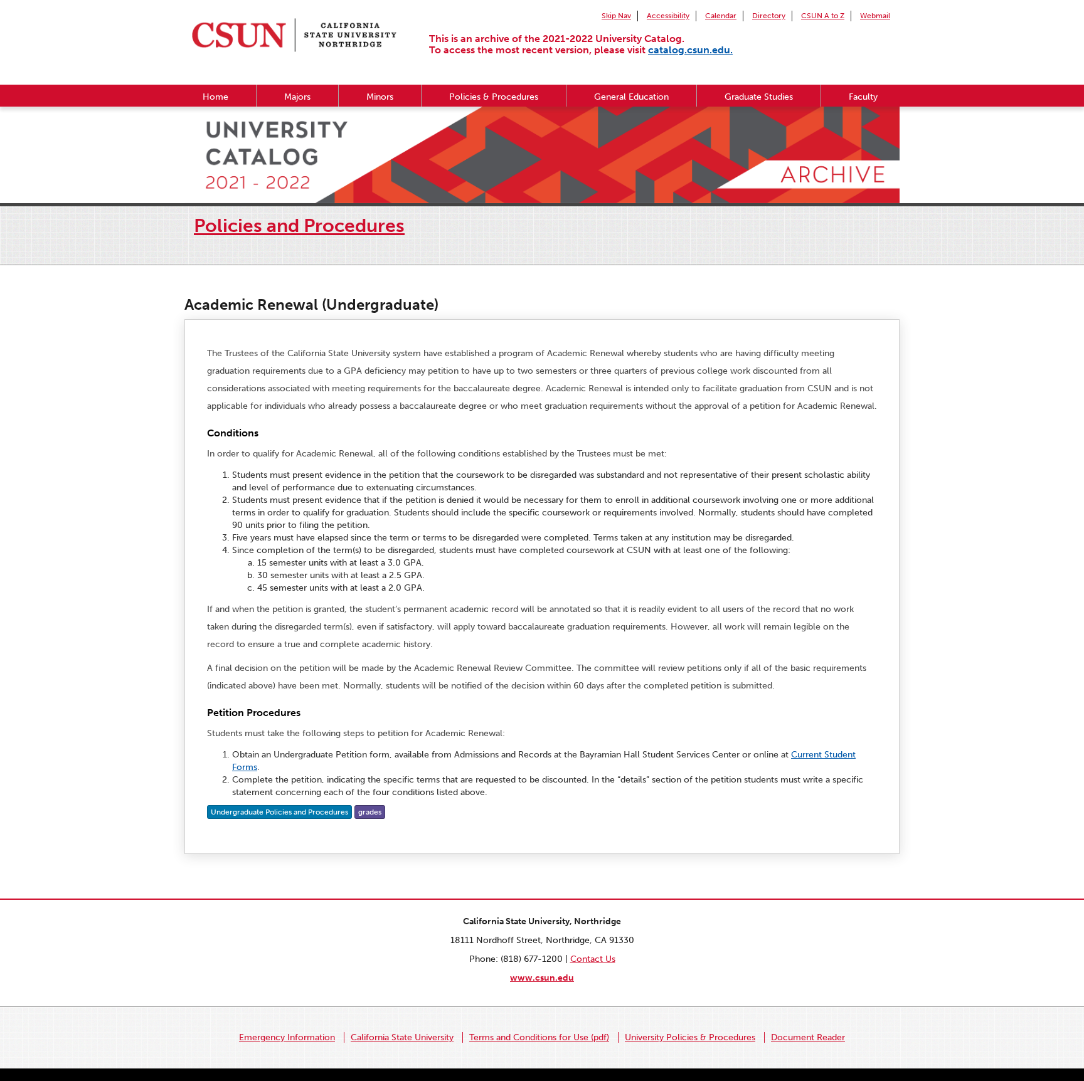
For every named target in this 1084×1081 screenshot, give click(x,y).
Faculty (863, 97)
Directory (768, 15)
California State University (402, 1037)
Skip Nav (616, 15)
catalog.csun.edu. (690, 50)
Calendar (720, 15)
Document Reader (808, 1037)
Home (215, 97)
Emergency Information (287, 1037)
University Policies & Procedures (690, 1037)
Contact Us (592, 959)
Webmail (875, 15)
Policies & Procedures (493, 97)
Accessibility (668, 15)
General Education (631, 97)
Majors (297, 97)
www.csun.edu (542, 978)
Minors (379, 97)
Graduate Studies (759, 97)
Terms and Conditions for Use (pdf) (539, 1037)
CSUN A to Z (822, 15)
